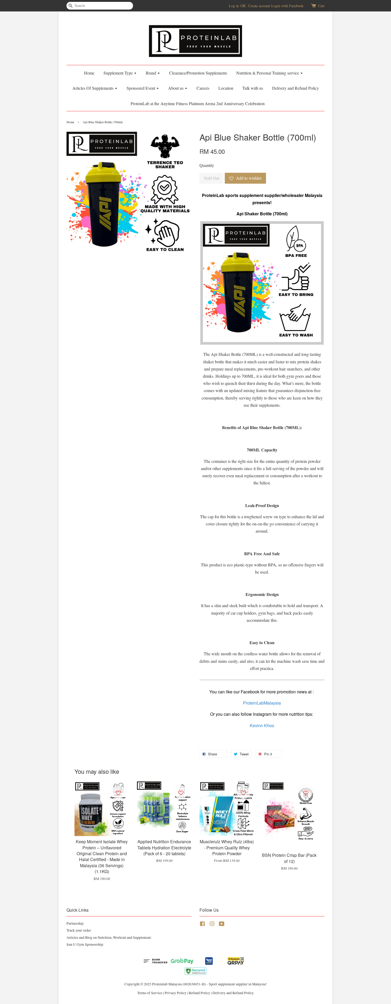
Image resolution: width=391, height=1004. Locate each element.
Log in (234, 5)
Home (89, 73)
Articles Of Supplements (93, 88)
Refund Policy (199, 992)
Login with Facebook (287, 5)
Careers (203, 88)
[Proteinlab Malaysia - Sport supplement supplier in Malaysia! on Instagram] (212, 924)
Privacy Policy (175, 992)
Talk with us (252, 88)
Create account (259, 5)
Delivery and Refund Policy (295, 88)
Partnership (75, 923)
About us (176, 88)
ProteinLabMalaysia (262, 703)
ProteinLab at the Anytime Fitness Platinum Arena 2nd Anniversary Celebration (198, 103)
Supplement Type (118, 73)
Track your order (78, 930)
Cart (321, 5)
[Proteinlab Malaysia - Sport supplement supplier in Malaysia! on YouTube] (222, 924)
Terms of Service (149, 992)
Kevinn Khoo (262, 725)
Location (225, 88)
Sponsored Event (141, 88)
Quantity (206, 165)
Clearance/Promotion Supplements (198, 73)
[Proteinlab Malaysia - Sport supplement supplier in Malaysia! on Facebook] (202, 924)
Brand (151, 73)
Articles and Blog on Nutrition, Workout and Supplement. (109, 937)
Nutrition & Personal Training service (268, 73)
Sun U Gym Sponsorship (84, 944)
